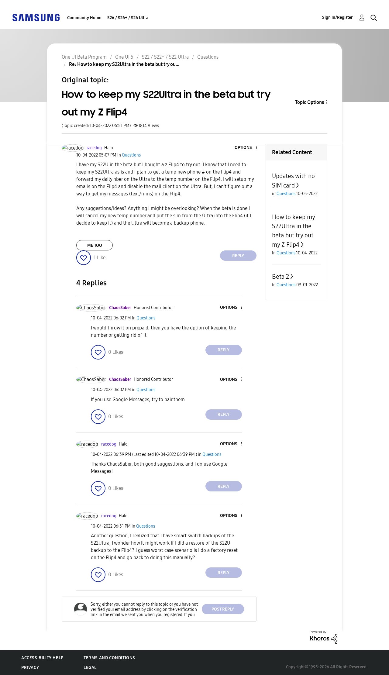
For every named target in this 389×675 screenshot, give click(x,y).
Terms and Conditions (109, 657)
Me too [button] (94, 245)
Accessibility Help (42, 657)
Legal (90, 667)
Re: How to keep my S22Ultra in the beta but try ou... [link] (124, 64)
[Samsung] (36, 17)
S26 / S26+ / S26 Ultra (127, 17)
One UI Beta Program (84, 57)
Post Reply (223, 609)
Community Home (84, 17)
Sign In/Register (337, 17)
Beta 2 (280, 276)
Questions (208, 57)
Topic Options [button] (309, 102)
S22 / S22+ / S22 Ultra (165, 57)
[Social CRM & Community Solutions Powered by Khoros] (323, 637)
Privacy (30, 667)
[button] (245, 148)
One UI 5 (124, 57)
